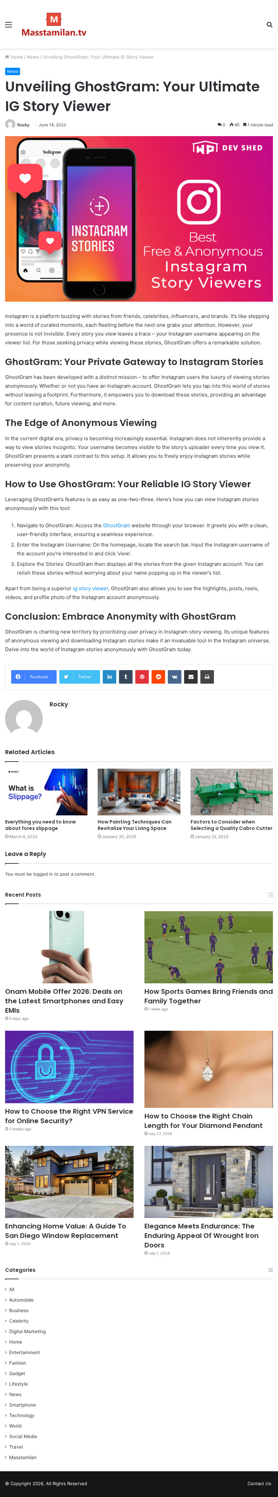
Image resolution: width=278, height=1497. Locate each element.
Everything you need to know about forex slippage (40, 825)
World (15, 1426)
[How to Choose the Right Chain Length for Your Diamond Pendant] (208, 1069)
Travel (16, 1447)
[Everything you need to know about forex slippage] (46, 792)
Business (18, 1310)
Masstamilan (23, 1457)
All (11, 1289)
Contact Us (259, 1483)
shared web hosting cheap (109, 1484)
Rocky (23, 124)
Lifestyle (18, 1384)
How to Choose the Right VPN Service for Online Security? (69, 1116)
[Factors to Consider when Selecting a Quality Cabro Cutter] (232, 792)
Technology (22, 1415)
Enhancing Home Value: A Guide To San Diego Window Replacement (65, 1230)
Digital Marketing (27, 1331)
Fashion (17, 1363)
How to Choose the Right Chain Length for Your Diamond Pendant (203, 1120)
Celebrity (19, 1321)
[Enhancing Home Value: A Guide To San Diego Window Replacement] (69, 1182)
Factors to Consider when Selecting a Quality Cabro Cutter (232, 825)
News (33, 57)
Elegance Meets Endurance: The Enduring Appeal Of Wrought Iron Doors (201, 1235)
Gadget (17, 1373)
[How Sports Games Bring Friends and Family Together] (208, 947)
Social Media (23, 1436)
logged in (43, 874)
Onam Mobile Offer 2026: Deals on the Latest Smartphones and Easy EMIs (64, 1001)
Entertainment (24, 1352)
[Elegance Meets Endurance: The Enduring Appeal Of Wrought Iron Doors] (208, 1182)
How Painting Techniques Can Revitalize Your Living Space (135, 825)
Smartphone (22, 1405)
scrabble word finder (96, 1484)
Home (16, 57)
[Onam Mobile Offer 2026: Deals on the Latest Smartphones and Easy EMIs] (69, 947)
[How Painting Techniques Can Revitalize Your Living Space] (139, 792)
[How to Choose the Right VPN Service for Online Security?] (69, 1067)
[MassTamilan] (54, 24)
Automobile (21, 1300)
